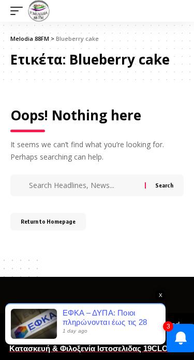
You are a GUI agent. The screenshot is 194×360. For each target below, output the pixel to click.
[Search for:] (85, 185)
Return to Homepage (48, 221)
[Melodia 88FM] (39, 11)
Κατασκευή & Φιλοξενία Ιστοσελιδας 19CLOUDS (97, 348)
